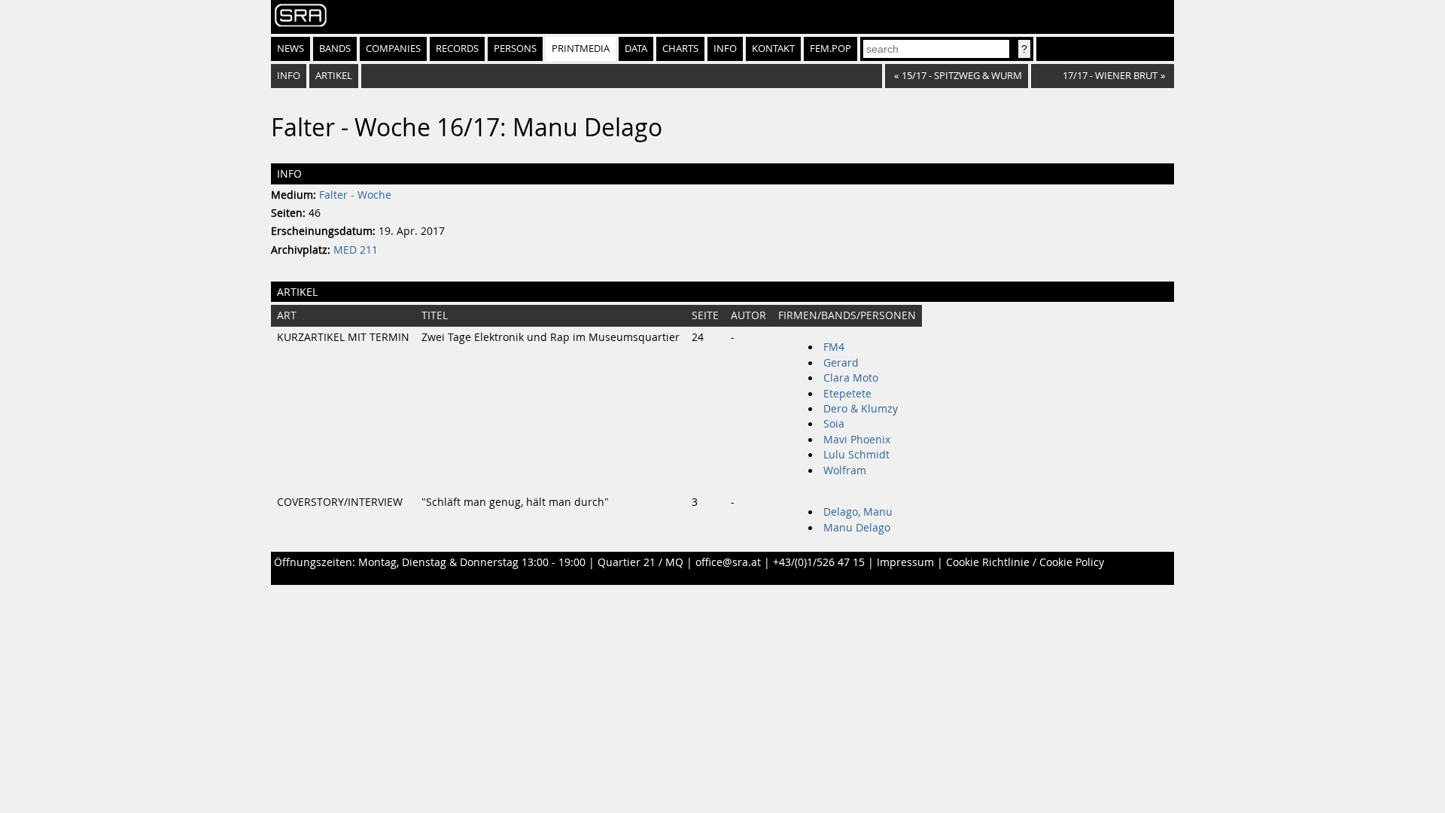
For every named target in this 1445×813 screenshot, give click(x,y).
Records (457, 48)
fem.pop (830, 48)
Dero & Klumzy (860, 409)
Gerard (841, 363)
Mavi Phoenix (856, 439)
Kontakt (773, 48)
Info (725, 48)
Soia (833, 424)
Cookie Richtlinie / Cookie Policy (1025, 562)
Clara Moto (850, 378)
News (290, 48)
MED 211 (355, 250)
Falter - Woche (355, 195)
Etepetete (847, 393)
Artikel (333, 75)
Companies (393, 48)
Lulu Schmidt (856, 454)
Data (636, 48)
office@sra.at (728, 562)
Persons (515, 48)
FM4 (833, 347)
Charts (680, 48)
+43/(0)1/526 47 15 (819, 562)
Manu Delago (856, 527)
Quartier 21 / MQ (640, 562)
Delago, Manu (858, 512)
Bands (335, 48)
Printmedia (581, 48)
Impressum (905, 562)
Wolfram (844, 470)
